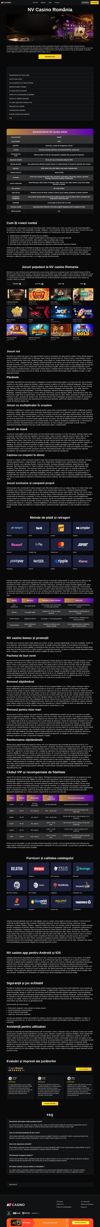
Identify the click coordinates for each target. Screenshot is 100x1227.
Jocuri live (38, 283)
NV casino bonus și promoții (18, 91)
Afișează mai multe (50, 1103)
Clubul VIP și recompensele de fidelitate (21, 94)
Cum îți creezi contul (15, 79)
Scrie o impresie (83, 1069)
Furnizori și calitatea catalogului (19, 98)
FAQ (10, 118)
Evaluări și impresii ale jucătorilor (19, 114)
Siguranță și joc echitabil (16, 106)
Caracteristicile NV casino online (19, 75)
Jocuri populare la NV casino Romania (21, 83)
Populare (16, 283)
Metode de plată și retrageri (17, 87)
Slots (81, 283)
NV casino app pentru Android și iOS (20, 102)
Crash (60, 283)
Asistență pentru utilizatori (17, 110)
